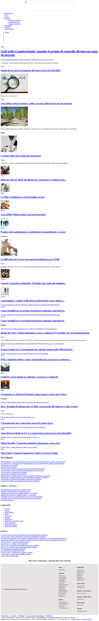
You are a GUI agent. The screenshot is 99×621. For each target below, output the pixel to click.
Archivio (13, 616)
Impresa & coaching (11, 526)
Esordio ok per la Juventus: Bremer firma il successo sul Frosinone (21, 498)
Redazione (21, 616)
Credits (73, 619)
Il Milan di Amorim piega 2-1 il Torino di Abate (15, 491)
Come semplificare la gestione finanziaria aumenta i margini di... (33, 310)
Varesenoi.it (80, 570)
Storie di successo (10, 523)
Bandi (6, 514)
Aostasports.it (80, 587)
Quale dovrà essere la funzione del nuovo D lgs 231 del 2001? (31, 70)
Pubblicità (49, 616)
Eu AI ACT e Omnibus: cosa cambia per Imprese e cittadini (19, 547)
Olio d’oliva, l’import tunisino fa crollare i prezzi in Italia (29, 453)
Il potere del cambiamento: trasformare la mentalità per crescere (33, 232)
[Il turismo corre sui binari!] (9, 465)
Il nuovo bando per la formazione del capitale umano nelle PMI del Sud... (37, 349)
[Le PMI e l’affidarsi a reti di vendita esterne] (5, 191)
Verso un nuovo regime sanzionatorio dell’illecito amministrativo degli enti (23, 536)
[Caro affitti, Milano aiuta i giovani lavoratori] (5, 208)
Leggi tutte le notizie (7, 500)
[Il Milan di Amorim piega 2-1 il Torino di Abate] (16, 489)
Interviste (7, 27)
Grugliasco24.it (63, 586)
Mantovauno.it (81, 578)
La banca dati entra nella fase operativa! (21, 155)
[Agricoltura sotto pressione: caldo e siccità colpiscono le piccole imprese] (14, 125)
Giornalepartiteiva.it (82, 611)
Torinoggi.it (62, 580)
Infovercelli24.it (63, 592)
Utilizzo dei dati (87, 619)
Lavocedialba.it (63, 577)
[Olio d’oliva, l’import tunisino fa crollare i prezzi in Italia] (19, 447)
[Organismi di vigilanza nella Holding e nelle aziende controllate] (21, 479)
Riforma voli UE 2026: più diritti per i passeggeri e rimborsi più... (33, 179)
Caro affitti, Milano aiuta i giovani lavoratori (23, 214)
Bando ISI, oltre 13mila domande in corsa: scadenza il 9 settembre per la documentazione (45, 333)
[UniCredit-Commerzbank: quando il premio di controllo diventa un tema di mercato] (27, 59)
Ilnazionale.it (62, 570)
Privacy (79, 619)
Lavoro (7, 17)
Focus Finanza (9, 512)
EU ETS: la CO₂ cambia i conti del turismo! (14, 543)
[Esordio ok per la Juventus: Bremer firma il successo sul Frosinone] (22, 496)
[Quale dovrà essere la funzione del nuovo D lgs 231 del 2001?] (14, 92)
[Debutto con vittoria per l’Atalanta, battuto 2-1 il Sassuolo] (19, 493)
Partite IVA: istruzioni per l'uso (14, 521)
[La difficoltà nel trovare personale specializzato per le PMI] (9, 255)
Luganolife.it (80, 599)
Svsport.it (61, 606)
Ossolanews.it (62, 596)
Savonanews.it (62, 605)
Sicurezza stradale (14, 22)
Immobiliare (8, 519)
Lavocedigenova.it (64, 608)
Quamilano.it (80, 580)
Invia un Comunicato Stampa (35, 616)
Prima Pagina (9, 13)
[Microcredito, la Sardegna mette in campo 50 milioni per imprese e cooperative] (25, 476)
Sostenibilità (8, 25)
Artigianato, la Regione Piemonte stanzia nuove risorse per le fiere (34, 394)
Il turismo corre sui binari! (9, 467)
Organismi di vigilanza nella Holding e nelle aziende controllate (20, 481)
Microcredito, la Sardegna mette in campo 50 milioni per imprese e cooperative (25, 477)
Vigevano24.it (80, 572)
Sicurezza (8, 18)
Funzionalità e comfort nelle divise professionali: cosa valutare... (33, 300)
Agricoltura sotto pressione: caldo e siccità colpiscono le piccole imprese (36, 103)
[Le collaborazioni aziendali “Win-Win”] (13, 549)
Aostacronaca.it (81, 586)
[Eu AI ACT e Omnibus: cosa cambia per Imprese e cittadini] (20, 545)
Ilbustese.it (80, 574)
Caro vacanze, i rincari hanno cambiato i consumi (16, 554)
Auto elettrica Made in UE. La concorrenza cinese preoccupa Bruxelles (36, 433)
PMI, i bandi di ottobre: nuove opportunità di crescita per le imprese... (36, 359)
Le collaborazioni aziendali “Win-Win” (12, 550)
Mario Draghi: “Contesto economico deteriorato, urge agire (30, 443)
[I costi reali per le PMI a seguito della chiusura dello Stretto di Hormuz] (23, 469)
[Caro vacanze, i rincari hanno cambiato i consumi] (16, 552)
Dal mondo (8, 516)
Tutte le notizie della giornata (9, 556)
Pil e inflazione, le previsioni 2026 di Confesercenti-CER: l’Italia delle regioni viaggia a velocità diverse (32, 463)
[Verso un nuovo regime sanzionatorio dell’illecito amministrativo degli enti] (24, 535)
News (6, 15)
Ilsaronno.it (80, 575)
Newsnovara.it (62, 593)
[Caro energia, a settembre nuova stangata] (14, 472)
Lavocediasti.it (63, 578)
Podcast (7, 517)
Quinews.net (80, 605)
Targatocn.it (62, 575)
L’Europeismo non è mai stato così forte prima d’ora (27, 423)
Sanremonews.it (63, 602)
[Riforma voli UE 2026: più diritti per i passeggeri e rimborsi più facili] (5, 174)
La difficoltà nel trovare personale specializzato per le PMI (30, 259)
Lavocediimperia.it (64, 603)
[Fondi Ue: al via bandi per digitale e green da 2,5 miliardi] (5, 371)
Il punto (7, 509)
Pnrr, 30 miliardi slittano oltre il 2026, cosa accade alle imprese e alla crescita (39, 406)
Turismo (7, 510)
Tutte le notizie (9, 29)
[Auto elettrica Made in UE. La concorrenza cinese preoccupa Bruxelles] (23, 427)
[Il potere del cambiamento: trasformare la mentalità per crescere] (5, 226)
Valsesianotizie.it (63, 590)
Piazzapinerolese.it (64, 584)
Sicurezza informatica (15, 20)
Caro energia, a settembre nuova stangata (13, 474)
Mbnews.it (79, 577)
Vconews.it (61, 594)
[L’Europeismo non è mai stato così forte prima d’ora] (17, 417)
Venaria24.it (62, 587)
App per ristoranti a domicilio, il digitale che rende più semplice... (33, 283)
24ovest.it (61, 583)
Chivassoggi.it (62, 581)
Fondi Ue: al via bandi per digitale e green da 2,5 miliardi (29, 377)
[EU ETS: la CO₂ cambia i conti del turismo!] (15, 542)
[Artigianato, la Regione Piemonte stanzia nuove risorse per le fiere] (5, 388)
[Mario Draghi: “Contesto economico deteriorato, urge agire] (19, 437)
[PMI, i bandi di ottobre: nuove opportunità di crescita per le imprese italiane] (24, 353)
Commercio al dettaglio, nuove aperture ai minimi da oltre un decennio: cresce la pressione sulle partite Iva (33, 540)
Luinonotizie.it (81, 571)
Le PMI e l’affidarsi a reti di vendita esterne (23, 197)
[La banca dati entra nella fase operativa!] (9, 151)
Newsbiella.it (62, 589)
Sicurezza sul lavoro (15, 24)
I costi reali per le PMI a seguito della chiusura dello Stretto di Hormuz (22, 470)
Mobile (7, 32)
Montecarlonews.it (82, 593)
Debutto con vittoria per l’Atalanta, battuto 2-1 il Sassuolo (18, 495)
